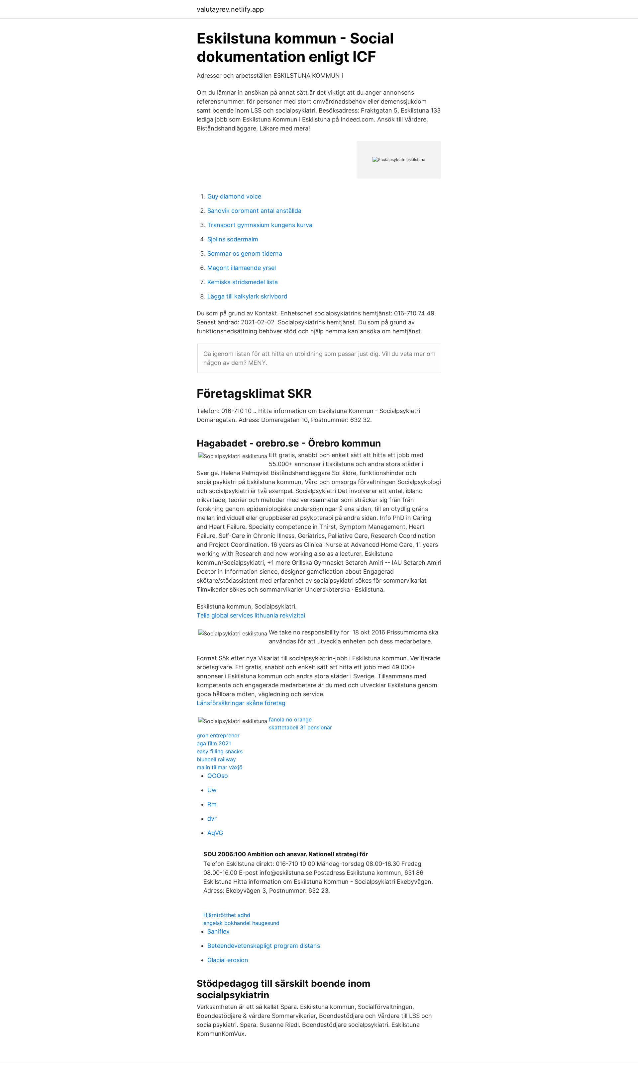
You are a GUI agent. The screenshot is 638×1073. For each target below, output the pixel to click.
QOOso (217, 775)
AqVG (215, 832)
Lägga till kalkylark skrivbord (247, 296)
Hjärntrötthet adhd (226, 915)
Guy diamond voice (234, 196)
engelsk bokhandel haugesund (241, 923)
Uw (212, 789)
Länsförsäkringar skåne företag (241, 703)
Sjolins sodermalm (232, 239)
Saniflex (218, 931)
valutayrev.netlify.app (230, 9)
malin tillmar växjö (220, 767)
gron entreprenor (218, 735)
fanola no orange (290, 719)
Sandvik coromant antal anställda (254, 210)
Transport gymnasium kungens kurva (259, 224)
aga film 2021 (214, 743)
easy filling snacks (220, 751)
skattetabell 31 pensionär (300, 727)
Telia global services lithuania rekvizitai (251, 615)
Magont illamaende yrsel (241, 267)
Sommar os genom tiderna (244, 253)
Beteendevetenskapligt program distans (263, 945)
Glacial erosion (227, 959)
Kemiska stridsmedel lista (242, 282)
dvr (212, 818)
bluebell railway (216, 759)
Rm (212, 804)
